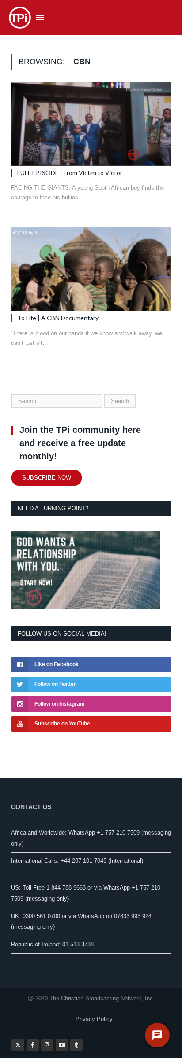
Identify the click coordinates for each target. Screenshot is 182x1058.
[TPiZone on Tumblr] (76, 1045)
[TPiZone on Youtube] (62, 1045)
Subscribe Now (46, 477)
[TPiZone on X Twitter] (17, 1045)
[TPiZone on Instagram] (47, 1045)
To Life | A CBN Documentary (58, 318)
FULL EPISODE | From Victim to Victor (69, 172)
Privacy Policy (94, 1019)
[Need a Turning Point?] (85, 607)
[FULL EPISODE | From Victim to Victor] (91, 124)
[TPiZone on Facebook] (33, 1045)
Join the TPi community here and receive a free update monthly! (80, 443)
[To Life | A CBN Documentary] (91, 269)
